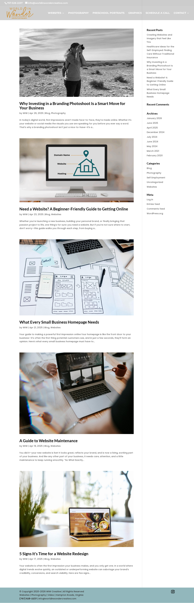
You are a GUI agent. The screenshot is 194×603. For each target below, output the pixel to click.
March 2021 (153, 150)
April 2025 (152, 127)
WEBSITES (54, 13)
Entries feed (153, 204)
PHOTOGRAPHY (78, 13)
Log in (150, 199)
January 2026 (154, 118)
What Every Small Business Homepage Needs (59, 322)
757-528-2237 (15, 3)
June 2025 (152, 123)
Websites (56, 214)
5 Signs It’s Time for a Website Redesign (53, 553)
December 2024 (155, 132)
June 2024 (152, 141)
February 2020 (155, 155)
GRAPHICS (135, 13)
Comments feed (156, 208)
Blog (47, 113)
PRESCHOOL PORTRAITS (108, 13)
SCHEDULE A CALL (158, 13)
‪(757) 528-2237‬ (28, 598)
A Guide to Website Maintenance (48, 440)
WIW (25, 113)
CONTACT (180, 13)
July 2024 (152, 136)
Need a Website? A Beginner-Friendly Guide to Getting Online (73, 208)
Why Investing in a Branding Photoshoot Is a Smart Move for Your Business (72, 105)
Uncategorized (155, 182)
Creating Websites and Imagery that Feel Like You (159, 38)
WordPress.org (155, 213)
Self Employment (156, 177)
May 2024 (152, 146)
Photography (58, 113)
